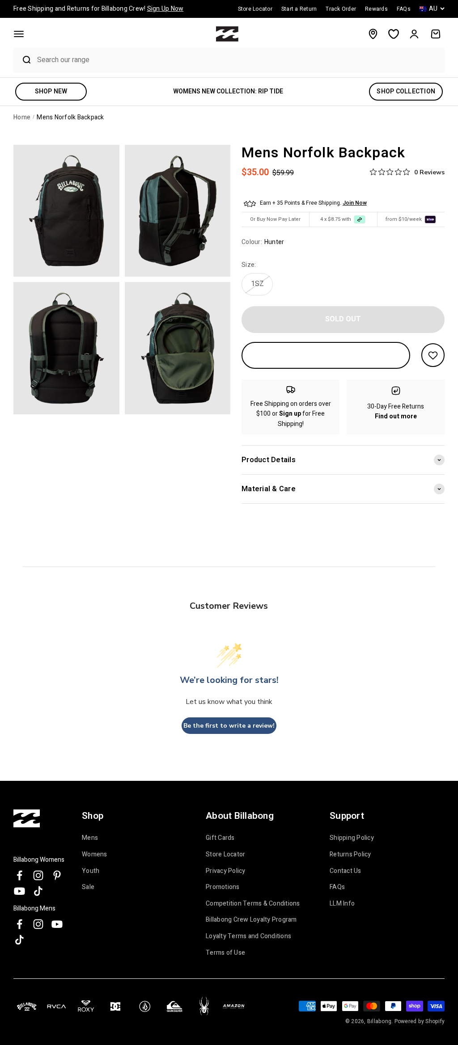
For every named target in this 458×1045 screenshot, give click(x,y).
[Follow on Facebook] (19, 875)
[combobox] (238, 60)
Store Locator (225, 854)
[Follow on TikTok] (38, 891)
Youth (90, 871)
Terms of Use (225, 952)
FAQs (337, 887)
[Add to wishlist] (433, 355)
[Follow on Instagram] (38, 875)
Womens (94, 854)
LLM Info (342, 903)
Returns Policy (350, 854)
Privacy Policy (226, 871)
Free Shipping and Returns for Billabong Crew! (98, 8)
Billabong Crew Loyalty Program (251, 919)
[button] (19, 34)
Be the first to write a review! (229, 725)
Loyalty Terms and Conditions (248, 936)
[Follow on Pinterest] (57, 875)
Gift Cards (220, 838)
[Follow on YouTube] (19, 891)
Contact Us (345, 871)
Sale (88, 887)
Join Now (355, 203)
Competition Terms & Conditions (253, 903)
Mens (90, 838)
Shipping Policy (352, 838)
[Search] (23, 60)
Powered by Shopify (419, 1021)
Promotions (223, 887)
